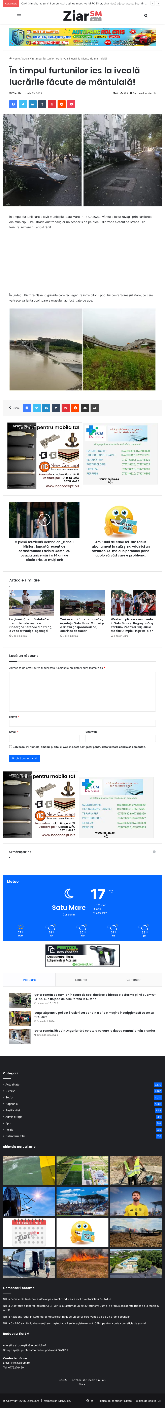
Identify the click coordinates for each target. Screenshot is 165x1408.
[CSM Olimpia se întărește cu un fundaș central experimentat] (136, 1201)
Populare (29, 980)
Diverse (10, 1091)
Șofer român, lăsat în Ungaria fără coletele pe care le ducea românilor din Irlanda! (94, 1031)
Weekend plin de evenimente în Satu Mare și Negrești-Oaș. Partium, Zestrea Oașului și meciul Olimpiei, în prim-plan (132, 625)
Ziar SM (16, 93)
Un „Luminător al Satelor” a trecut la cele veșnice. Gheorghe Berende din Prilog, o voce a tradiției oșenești (30, 625)
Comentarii (134, 980)
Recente (81, 980)
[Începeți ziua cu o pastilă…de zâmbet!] (82, 1232)
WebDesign (50, 1400)
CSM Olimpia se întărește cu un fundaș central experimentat (59, 3)
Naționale (11, 1103)
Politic (9, 1129)
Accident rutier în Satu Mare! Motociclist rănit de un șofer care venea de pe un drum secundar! (71, 1316)
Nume (14, 716)
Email (14, 731)
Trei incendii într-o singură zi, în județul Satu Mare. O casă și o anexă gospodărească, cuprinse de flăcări (82, 625)
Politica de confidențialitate (115, 1400)
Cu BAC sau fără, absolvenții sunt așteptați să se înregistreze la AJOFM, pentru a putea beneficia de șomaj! (78, 1323)
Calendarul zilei (15, 1136)
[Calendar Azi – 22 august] (29, 1232)
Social (25, 58)
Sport (8, 1123)
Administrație (13, 1116)
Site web (91, 731)
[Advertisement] (82, 263)
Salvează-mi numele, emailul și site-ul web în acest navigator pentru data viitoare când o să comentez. (79, 746)
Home (16, 58)
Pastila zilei (12, 1110)
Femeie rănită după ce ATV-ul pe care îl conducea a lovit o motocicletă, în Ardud (61, 1299)
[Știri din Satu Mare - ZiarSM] (82, 15)
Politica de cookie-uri (148, 1400)
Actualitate (12, 1084)
